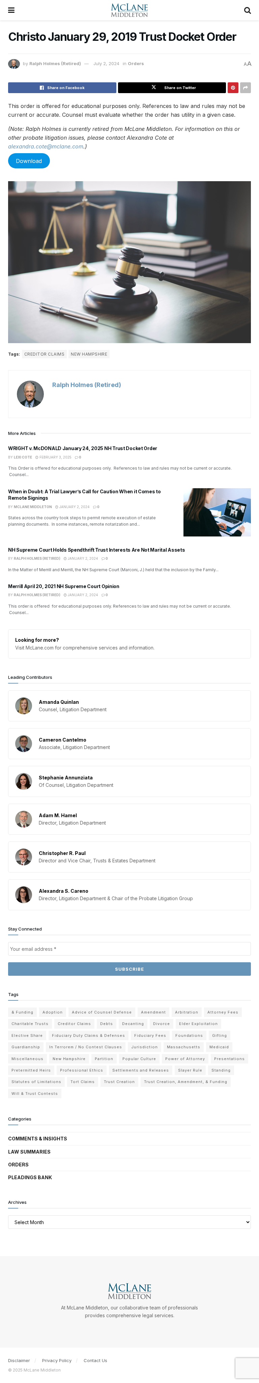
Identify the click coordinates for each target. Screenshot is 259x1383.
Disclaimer (19, 1360)
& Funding (22, 1012)
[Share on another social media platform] (245, 87)
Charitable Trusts (30, 1023)
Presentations (229, 1058)
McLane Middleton (33, 507)
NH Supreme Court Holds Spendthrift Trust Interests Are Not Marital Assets (96, 550)
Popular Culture (139, 1058)
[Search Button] (247, 10)
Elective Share (27, 1035)
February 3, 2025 (54, 457)
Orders (136, 63)
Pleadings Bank (30, 1177)
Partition (104, 1058)
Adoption (52, 1012)
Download (29, 160)
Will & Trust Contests (34, 1093)
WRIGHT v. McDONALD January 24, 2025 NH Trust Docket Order (82, 448)
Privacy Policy (56, 1360)
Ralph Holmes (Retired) (55, 63)
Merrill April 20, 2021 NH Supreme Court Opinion (63, 586)
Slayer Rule (190, 1070)
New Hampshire (89, 354)
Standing (221, 1070)
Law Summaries (29, 1152)
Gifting (219, 1035)
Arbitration (186, 1012)
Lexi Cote (23, 457)
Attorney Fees (222, 1012)
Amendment (153, 1012)
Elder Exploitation (198, 1023)
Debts (106, 1023)
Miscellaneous (27, 1058)
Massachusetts (183, 1047)
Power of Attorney (185, 1058)
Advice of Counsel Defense (102, 1012)
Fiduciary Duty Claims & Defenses (88, 1035)
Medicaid (219, 1047)
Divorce (161, 1023)
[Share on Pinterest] (233, 87)
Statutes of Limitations (36, 1081)
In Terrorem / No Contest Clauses (85, 1047)
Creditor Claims (44, 354)
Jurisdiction (144, 1047)
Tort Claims (82, 1081)
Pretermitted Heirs (31, 1070)
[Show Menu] (11, 10)
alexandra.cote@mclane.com (45, 146)
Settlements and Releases (140, 1070)
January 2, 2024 (74, 507)
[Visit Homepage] (129, 10)
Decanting (133, 1023)
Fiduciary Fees (150, 1035)
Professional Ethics (81, 1070)
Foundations (189, 1035)
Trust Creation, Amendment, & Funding (185, 1081)
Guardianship (25, 1047)
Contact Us (95, 1360)
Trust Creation (119, 1081)
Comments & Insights (37, 1138)
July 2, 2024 (106, 63)
